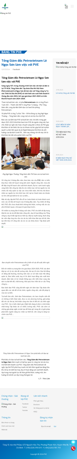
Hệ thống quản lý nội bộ (41, 408)
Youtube (25, 410)
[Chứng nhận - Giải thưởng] (10, 405)
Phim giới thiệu (38, 401)
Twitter (24, 407)
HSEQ (35, 412)
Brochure (37, 405)
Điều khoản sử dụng (8, 423)
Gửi (55, 426)
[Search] (72, 6)
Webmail (4, 430)
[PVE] (5, 6)
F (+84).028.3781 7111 (52, 448)
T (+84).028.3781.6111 (33, 448)
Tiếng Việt (67, 6)
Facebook (16, 69)
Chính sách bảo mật (8, 426)
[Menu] (76, 6)
